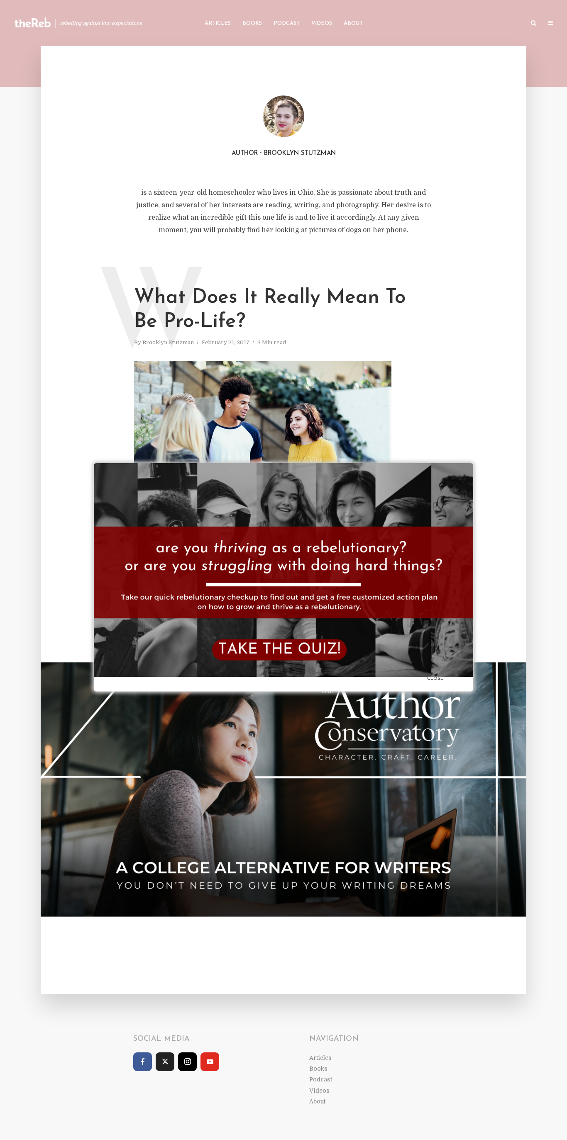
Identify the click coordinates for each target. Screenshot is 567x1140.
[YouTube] (209, 1061)
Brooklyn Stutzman (168, 342)
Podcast (287, 23)
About (353, 23)
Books (252, 23)
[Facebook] (142, 1061)
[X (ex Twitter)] (165, 1061)
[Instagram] (187, 1061)
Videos (321, 23)
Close (435, 679)
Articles (218, 23)
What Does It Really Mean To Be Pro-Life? (270, 310)
